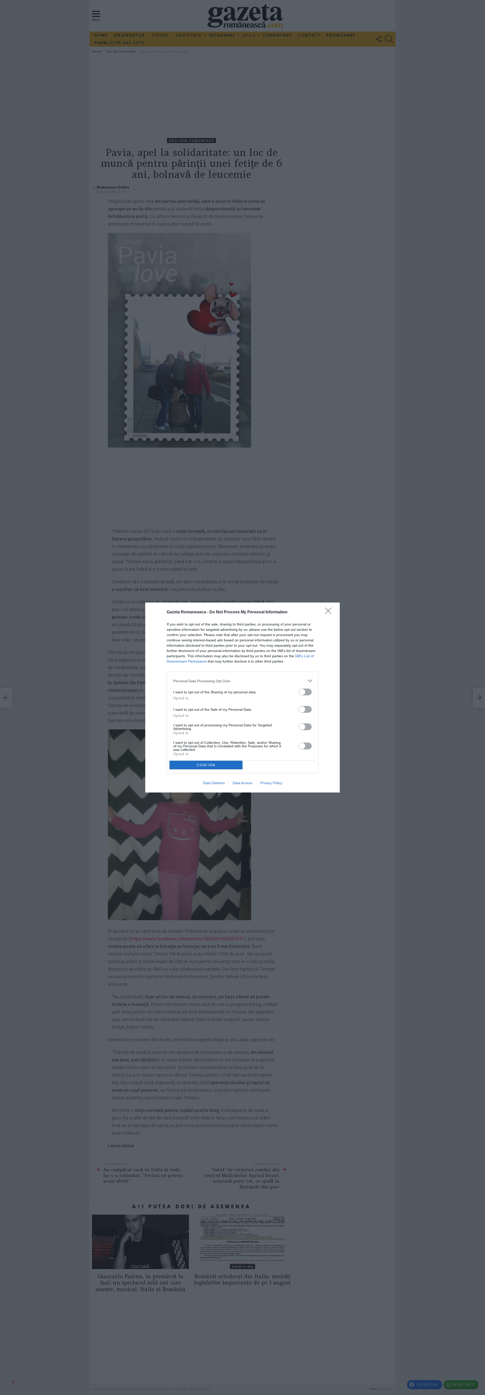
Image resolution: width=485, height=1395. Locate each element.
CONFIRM (206, 765)
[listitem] (242, 680)
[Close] (330, 612)
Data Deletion (214, 783)
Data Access (242, 783)
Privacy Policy (271, 783)
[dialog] (242, 697)
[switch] (305, 692)
